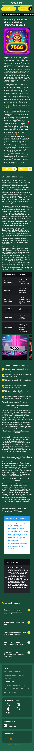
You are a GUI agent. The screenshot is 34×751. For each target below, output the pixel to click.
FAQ (5, 692)
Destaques (16, 685)
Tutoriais (24, 685)
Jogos (10, 671)
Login (8, 8)
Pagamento (17, 671)
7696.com (16, 2)
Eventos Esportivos (10, 675)
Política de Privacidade (11, 688)
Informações (7, 685)
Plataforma (21, 675)
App (5, 671)
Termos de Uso (24, 688)
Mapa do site (12, 692)
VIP (27, 675)
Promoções (7, 678)
